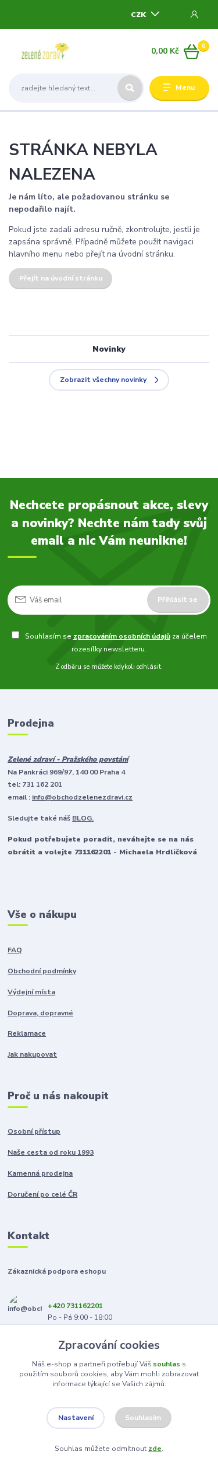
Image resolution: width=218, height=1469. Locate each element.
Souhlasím (143, 1417)
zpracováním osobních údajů (121, 636)
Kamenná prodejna (40, 1173)
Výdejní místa (31, 992)
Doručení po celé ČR (42, 1194)
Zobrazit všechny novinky (103, 379)
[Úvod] (44, 52)
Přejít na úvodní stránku (60, 278)
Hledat (129, 88)
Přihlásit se (178, 599)
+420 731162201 (75, 1305)
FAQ (15, 950)
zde (155, 1448)
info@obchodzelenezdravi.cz (82, 797)
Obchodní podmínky (42, 971)
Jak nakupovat (32, 1054)
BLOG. (83, 818)
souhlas (166, 1364)
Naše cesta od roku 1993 (51, 1152)
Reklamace (27, 1033)
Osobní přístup (34, 1131)
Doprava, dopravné (40, 1013)
